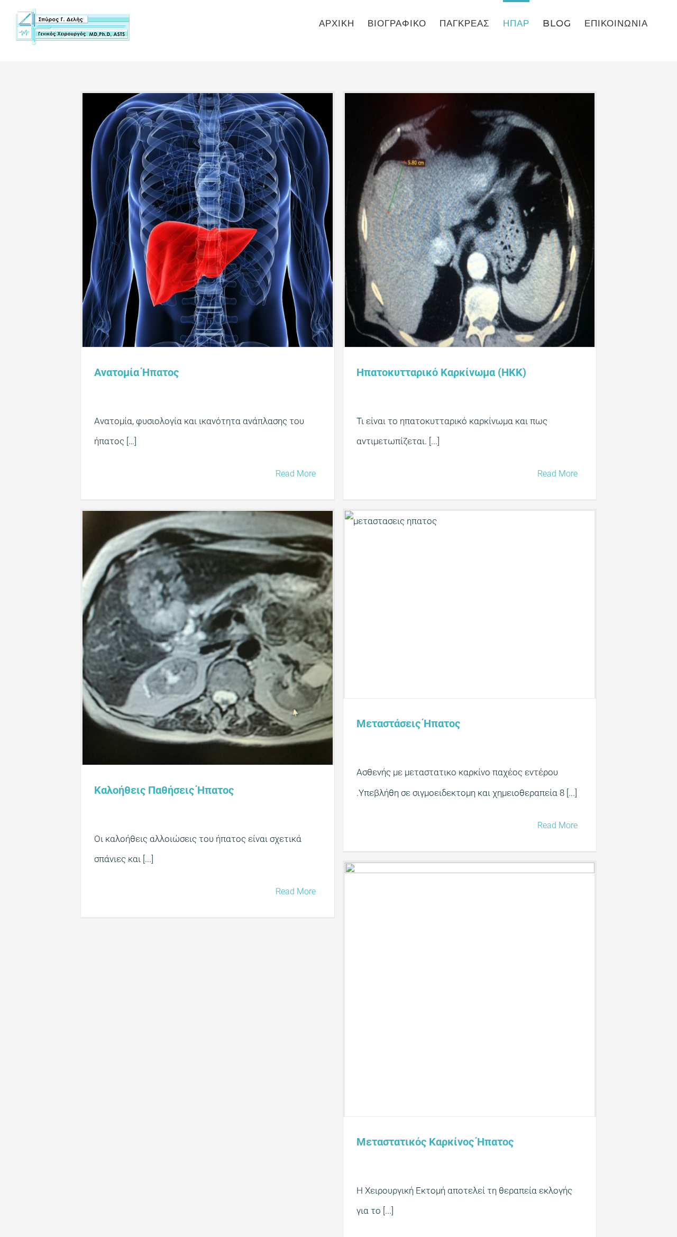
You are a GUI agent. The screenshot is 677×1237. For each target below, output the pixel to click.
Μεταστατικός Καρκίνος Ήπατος (435, 1141)
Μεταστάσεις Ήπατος (408, 723)
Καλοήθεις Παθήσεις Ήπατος (164, 790)
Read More (296, 474)
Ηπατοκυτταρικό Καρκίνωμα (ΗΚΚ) (441, 372)
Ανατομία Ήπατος (136, 372)
